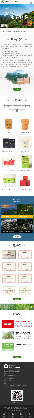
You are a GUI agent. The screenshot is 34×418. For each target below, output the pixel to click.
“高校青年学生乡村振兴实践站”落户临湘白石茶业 (18, 31)
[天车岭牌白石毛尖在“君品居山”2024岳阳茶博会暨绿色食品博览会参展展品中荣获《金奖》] (25, 278)
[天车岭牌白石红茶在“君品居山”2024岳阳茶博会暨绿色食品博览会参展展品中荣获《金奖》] (25, 266)
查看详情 (17, 89)
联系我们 (30, 416)
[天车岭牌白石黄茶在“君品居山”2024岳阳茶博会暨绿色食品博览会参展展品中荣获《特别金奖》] (9, 266)
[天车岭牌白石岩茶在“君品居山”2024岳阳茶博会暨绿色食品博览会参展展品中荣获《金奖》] (9, 278)
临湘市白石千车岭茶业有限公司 (14, 409)
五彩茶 (21, 416)
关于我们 (13, 416)
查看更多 (17, 236)
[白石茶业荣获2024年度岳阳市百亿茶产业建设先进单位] (9, 254)
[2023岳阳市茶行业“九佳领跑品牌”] (25, 290)
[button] (16, 27)
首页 (4, 416)
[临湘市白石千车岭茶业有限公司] (10, 2)
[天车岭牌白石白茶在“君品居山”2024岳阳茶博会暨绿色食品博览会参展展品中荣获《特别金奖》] (25, 254)
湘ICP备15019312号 (16, 410)
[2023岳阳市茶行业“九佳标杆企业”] (9, 290)
